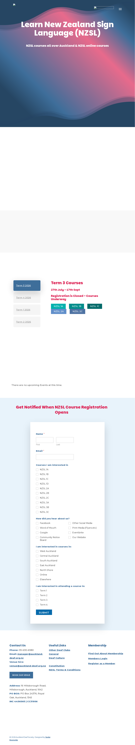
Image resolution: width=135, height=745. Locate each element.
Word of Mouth (48, 528)
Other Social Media (82, 523)
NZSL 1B (44, 474)
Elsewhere (45, 579)
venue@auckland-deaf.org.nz (27, 666)
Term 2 (43, 595)
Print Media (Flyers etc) (84, 528)
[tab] (26, 285)
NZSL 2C (44, 498)
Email (40, 451)
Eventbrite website (71, 374)
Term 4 (43, 604)
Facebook (45, 523)
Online (43, 574)
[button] (120, 9)
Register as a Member (101, 663)
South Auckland (48, 560)
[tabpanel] (75, 302)
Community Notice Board (50, 538)
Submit (44, 612)
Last (58, 445)
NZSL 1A (44, 469)
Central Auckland (49, 556)
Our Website (79, 537)
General (53, 654)
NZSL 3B (44, 507)
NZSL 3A (44, 502)
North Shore (46, 570)
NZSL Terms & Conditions (64, 670)
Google (44, 532)
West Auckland (48, 551)
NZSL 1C (44, 479)
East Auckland (47, 565)
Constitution (57, 666)
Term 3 (43, 600)
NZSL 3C (44, 512)
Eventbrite (78, 532)
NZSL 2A (44, 488)
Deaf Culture (57, 658)
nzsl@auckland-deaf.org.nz (37, 203)
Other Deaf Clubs (59, 650)
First (38, 445)
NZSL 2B (44, 493)
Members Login (97, 658)
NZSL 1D (44, 483)
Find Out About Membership (105, 653)
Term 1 (43, 590)
